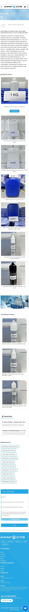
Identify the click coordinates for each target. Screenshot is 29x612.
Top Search (16, 609)
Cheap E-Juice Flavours (7, 473)
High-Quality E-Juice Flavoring (9, 458)
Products (10, 541)
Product (3, 566)
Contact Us (5, 544)
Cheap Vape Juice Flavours (8, 450)
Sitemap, (23, 608)
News (25, 541)
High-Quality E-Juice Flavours (9, 470)
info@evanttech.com (6, 577)
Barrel (2, 570)
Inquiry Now (5, 600)
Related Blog (8, 416)
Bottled (2, 568)
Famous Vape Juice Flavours (8, 454)
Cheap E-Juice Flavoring (8, 462)
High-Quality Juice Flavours (8, 481)
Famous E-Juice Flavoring (8, 466)
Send (14, 525)
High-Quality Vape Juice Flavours (10, 446)
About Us (18, 541)
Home (3, 24)
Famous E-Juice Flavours (8, 477)
